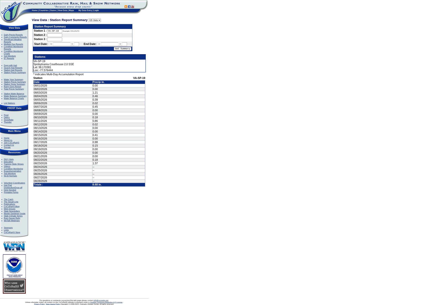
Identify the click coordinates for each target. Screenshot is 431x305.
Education (8, 162)
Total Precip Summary (14, 89)
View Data (62, 10)
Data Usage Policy (53, 304)
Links (6, 230)
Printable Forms (11, 192)
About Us (8, 140)
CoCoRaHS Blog (12, 206)
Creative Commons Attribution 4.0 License (106, 302)
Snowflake (8, 120)
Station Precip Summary (15, 72)
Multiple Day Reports (13, 44)
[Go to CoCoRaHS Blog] (126, 7)
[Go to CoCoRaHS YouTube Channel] (132, 7)
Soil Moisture (10, 56)
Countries (43, 10)
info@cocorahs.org (101, 300)
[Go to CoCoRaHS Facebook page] (129, 7)
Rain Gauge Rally (12, 218)
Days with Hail (10, 65)
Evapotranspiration (12, 171)
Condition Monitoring (13, 169)
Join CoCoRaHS (11, 143)
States (53, 10)
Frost (6, 115)
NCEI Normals (10, 176)
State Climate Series (13, 216)
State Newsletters (12, 211)
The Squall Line (11, 202)
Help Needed (10, 190)
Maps (71, 10)
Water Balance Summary (15, 96)
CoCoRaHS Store (12, 232)
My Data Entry (85, 10)
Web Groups (9, 209)
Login (96, 10)
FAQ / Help (9, 159)
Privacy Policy (39, 304)
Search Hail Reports (13, 68)
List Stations (9, 103)
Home (35, 10)
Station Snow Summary (14, 84)
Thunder (8, 122)
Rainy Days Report (12, 87)
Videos (7, 166)
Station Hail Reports (13, 70)
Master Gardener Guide (14, 213)
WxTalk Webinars (12, 220)
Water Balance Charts (14, 98)
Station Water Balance (14, 94)
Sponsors (8, 228)
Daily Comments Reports (15, 37)
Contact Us (9, 145)
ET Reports (9, 58)
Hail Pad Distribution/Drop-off (13, 186)
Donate (7, 147)
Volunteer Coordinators (14, 183)
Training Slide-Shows (14, 164)
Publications (9, 204)
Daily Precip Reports (13, 35)
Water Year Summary (13, 79)
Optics (7, 117)
